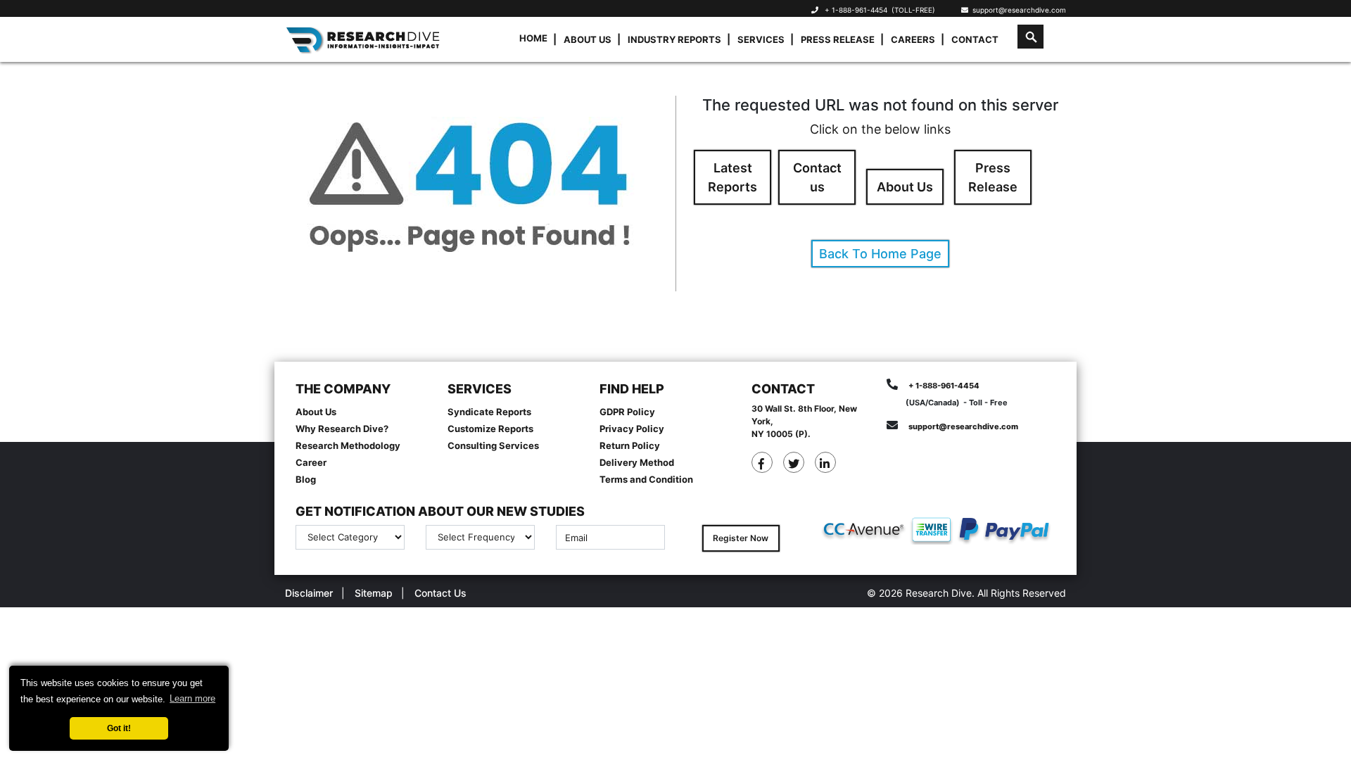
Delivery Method (637, 462)
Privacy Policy (632, 428)
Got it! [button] (119, 728)
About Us (587, 39)
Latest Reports (732, 177)
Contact (974, 39)
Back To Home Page (880, 253)
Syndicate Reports (489, 411)
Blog (306, 479)
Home (533, 38)
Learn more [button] (192, 698)
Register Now (740, 538)
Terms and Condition (646, 479)
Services (761, 39)
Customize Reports (490, 428)
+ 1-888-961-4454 (856, 10)
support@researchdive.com (1017, 10)
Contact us (817, 177)
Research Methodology (348, 445)
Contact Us (440, 593)
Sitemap (374, 593)
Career (311, 462)
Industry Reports (674, 39)
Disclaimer (309, 593)
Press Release (838, 39)
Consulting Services (493, 445)
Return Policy (630, 445)
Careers (913, 39)
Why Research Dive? (342, 428)
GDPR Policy (627, 411)
